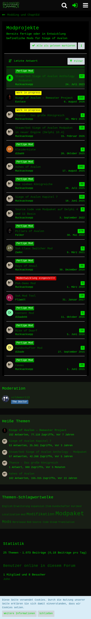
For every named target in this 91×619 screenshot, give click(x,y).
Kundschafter (61, 506)
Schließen (46, 613)
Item (48, 506)
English (7, 506)
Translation (66, 522)
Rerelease (19, 522)
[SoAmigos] (11, 5)
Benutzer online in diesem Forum (39, 566)
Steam (53, 522)
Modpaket (69, 513)
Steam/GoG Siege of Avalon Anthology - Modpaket (48, 452)
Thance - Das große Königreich (33, 462)
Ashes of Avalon (21, 473)
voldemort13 (20, 397)
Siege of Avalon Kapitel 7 (30, 441)
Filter (78, 61)
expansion (37, 506)
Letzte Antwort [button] (26, 61)
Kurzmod (76, 506)
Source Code (40, 522)
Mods (6, 522)
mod (23, 514)
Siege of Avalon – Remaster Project (37, 430)
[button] (85, 5)
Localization (11, 514)
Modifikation (40, 514)
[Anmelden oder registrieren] (75, 5)
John (6, 579)
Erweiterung (22, 506)
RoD (29, 522)
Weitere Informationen (19, 613)
